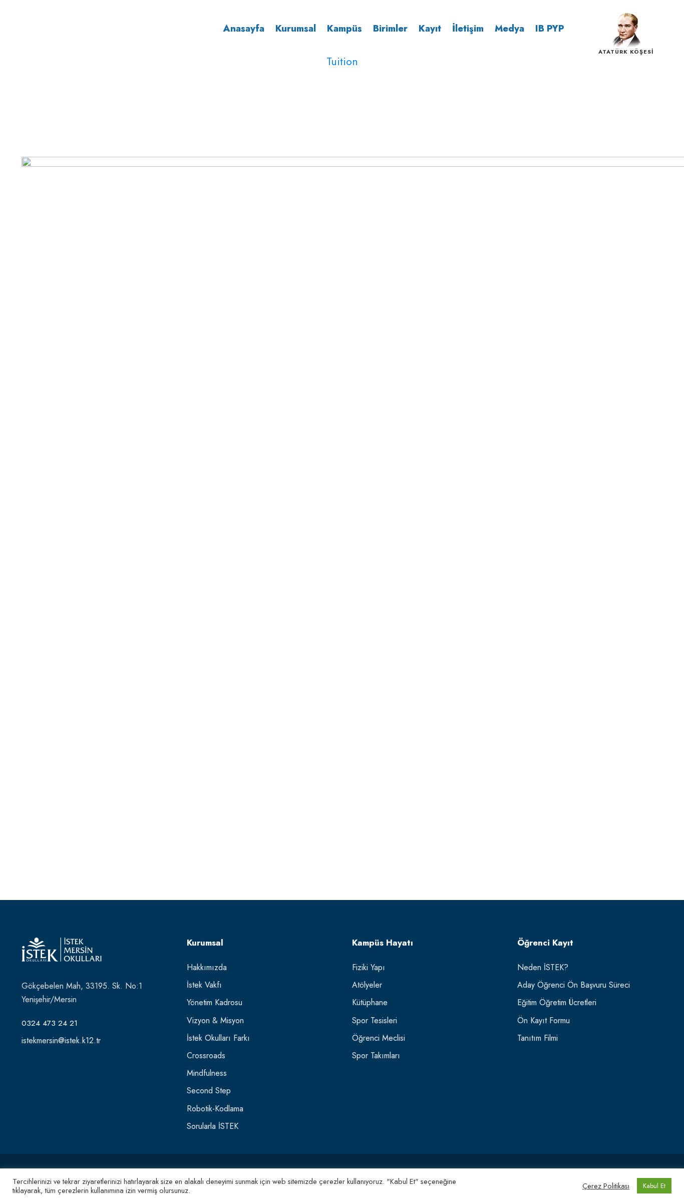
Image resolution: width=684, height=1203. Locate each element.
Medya (509, 28)
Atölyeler (367, 985)
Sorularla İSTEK (212, 1126)
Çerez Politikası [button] (605, 1185)
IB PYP (549, 28)
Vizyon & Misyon (215, 1020)
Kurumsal (295, 28)
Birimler (390, 28)
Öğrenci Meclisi (378, 1038)
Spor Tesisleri (374, 1020)
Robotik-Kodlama (215, 1108)
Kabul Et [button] (654, 1185)
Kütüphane (370, 1002)
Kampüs (344, 28)
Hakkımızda (207, 967)
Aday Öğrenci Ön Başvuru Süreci (573, 985)
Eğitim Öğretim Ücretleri (556, 1002)
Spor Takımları (376, 1055)
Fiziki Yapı (368, 967)
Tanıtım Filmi (537, 1038)
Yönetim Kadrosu (214, 1002)
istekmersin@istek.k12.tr (61, 1040)
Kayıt (430, 28)
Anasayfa (243, 28)
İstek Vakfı (204, 985)
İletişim (468, 28)
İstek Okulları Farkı (218, 1038)
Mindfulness (207, 1073)
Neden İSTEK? (542, 967)
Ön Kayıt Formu (543, 1020)
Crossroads (206, 1055)
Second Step (209, 1090)
